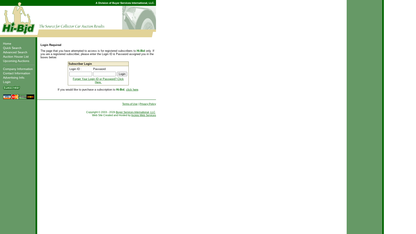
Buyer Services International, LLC (135, 112)
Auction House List (16, 56)
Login (7, 82)
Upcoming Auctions (16, 61)
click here (132, 89)
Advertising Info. (14, 77)
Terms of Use (130, 104)
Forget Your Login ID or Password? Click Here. (98, 80)
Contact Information (16, 73)
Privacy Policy (148, 104)
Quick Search (12, 48)
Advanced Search (15, 52)
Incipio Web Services (143, 115)
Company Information (18, 69)
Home (7, 43)
